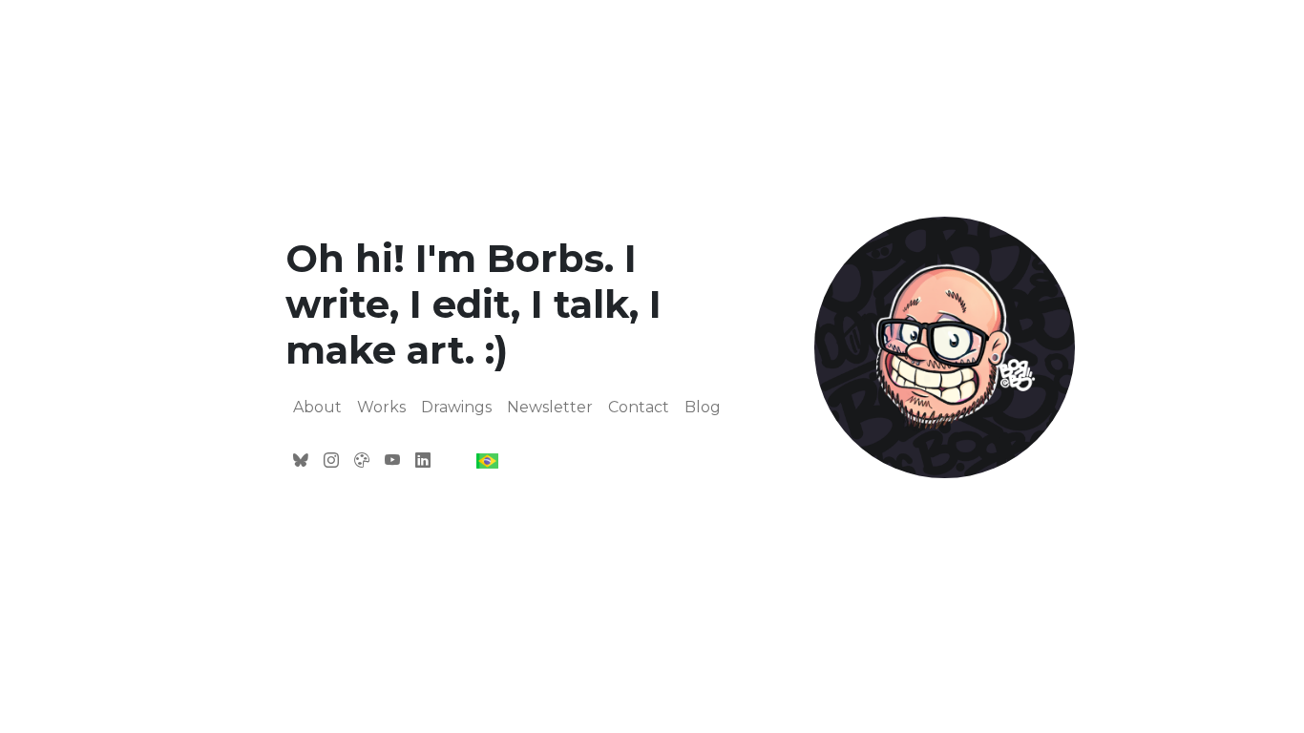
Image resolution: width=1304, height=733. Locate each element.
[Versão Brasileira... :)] (487, 460)
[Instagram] (331, 461)
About (317, 407)
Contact (638, 407)
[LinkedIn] (423, 461)
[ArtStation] (361, 461)
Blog (702, 407)
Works (381, 407)
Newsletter (550, 407)
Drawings (456, 407)
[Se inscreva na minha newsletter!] (300, 461)
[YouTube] (392, 461)
